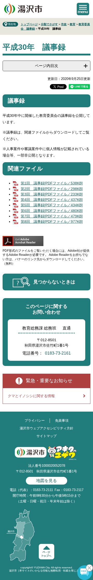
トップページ (29, 24)
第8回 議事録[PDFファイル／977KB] (52, 221)
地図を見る (46, 480)
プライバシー (35, 420)
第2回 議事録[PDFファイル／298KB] (52, 189)
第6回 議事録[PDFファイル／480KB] (52, 211)
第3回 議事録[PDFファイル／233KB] (52, 194)
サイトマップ (46, 436)
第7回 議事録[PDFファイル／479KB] (52, 216)
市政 (64, 24)
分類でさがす (49, 24)
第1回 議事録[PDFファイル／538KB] (52, 183)
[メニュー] (83, 9)
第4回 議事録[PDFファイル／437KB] (52, 200)
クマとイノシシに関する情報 (31, 396)
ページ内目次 (46, 65)
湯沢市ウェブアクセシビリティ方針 (46, 428)
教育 (72, 24)
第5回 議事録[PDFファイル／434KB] (52, 205)
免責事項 (61, 420)
